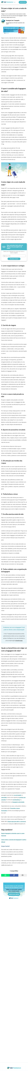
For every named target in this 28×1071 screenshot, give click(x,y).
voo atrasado (17, 795)
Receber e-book (14, 258)
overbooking (16, 799)
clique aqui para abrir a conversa (16, 821)
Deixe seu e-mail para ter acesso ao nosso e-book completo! (14, 252)
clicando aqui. (19, 640)
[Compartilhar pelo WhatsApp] (5, 875)
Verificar (23, 2)
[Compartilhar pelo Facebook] (14, 875)
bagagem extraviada (18, 802)
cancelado (4, 797)
